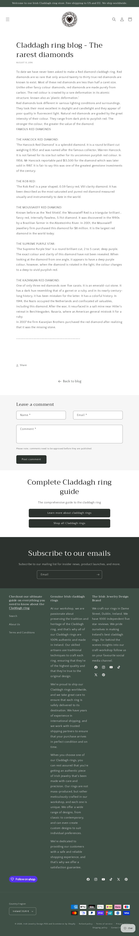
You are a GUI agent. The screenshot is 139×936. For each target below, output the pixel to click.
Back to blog (72, 381)
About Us (14, 624)
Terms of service (104, 924)
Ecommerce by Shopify (64, 924)
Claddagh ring (19, 608)
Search (13, 616)
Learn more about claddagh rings (69, 512)
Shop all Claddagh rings (69, 523)
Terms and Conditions (22, 632)
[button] (8, 19)
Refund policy (85, 924)
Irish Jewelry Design (33, 924)
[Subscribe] (98, 574)
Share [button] (23, 365)
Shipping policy (100, 928)
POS (46, 924)
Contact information (120, 928)
